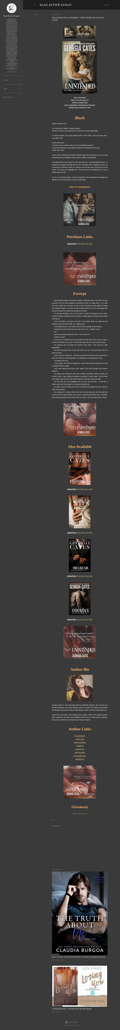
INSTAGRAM (80, 743)
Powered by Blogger (73, 1022)
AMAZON (80, 749)
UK (82, 244)
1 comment (58, 1011)
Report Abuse (7, 97)
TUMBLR (80, 746)
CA (86, 244)
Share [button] (35, 14)
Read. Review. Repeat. (56, 5)
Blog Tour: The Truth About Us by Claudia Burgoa (78, 957)
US (77, 244)
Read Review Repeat (12, 16)
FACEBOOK (79, 736)
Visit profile (11, 72)
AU (91, 244)
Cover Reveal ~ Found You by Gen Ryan (72, 1009)
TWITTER (79, 739)
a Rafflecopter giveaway (79, 813)
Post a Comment (60, 960)
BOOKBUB (80, 753)
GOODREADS (79, 756)
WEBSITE (79, 759)
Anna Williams (75, 1025)
